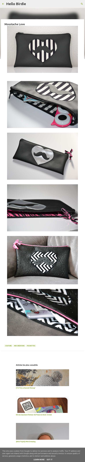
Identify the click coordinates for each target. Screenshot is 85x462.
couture (8, 345)
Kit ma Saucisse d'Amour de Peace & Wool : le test (34, 415)
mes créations (19, 345)
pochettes (31, 345)
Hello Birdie (16, 4)
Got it (49, 460)
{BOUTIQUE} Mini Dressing (26, 441)
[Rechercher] (29, 4)
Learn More (39, 460)
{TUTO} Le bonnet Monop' (25, 388)
